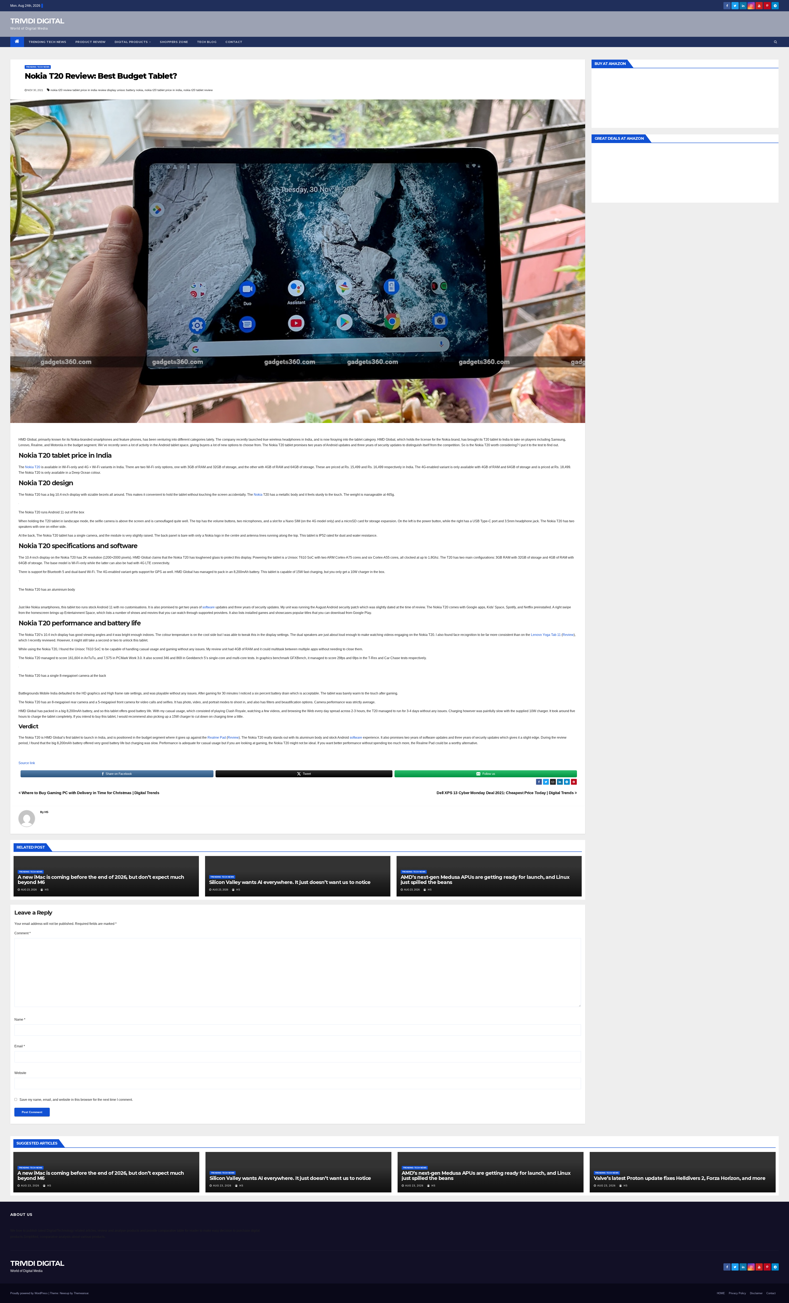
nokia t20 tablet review (198, 90)
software (208, 607)
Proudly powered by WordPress (29, 1293)
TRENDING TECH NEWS (47, 42)
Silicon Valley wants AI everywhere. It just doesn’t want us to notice (289, 882)
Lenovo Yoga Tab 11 (546, 634)
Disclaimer (756, 1293)
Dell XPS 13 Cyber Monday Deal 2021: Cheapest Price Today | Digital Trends (506, 793)
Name (19, 1019)
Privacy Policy (737, 1293)
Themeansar (81, 1293)
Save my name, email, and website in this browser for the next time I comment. (76, 1099)
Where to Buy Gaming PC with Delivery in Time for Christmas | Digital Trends (90, 793)
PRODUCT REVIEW (90, 42)
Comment (22, 933)
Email (19, 1046)
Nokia (258, 494)
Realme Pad (217, 737)
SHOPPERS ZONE (174, 42)
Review (568, 634)
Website (20, 1073)
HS (46, 812)
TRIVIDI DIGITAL (37, 21)
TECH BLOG (207, 42)
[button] (775, 42)
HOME (721, 1293)
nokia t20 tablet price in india (163, 90)
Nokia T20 (33, 467)
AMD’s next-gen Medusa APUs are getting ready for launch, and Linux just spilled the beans (485, 879)
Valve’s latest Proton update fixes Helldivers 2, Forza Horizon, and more (679, 1178)
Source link (26, 763)
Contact (233, 42)
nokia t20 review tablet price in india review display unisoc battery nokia (97, 90)
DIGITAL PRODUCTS (131, 42)
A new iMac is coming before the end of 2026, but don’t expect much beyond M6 (101, 879)
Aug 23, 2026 (30, 1185)
